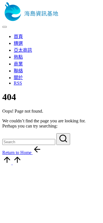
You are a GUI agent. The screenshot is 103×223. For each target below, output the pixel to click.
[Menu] (4, 27)
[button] (63, 139)
